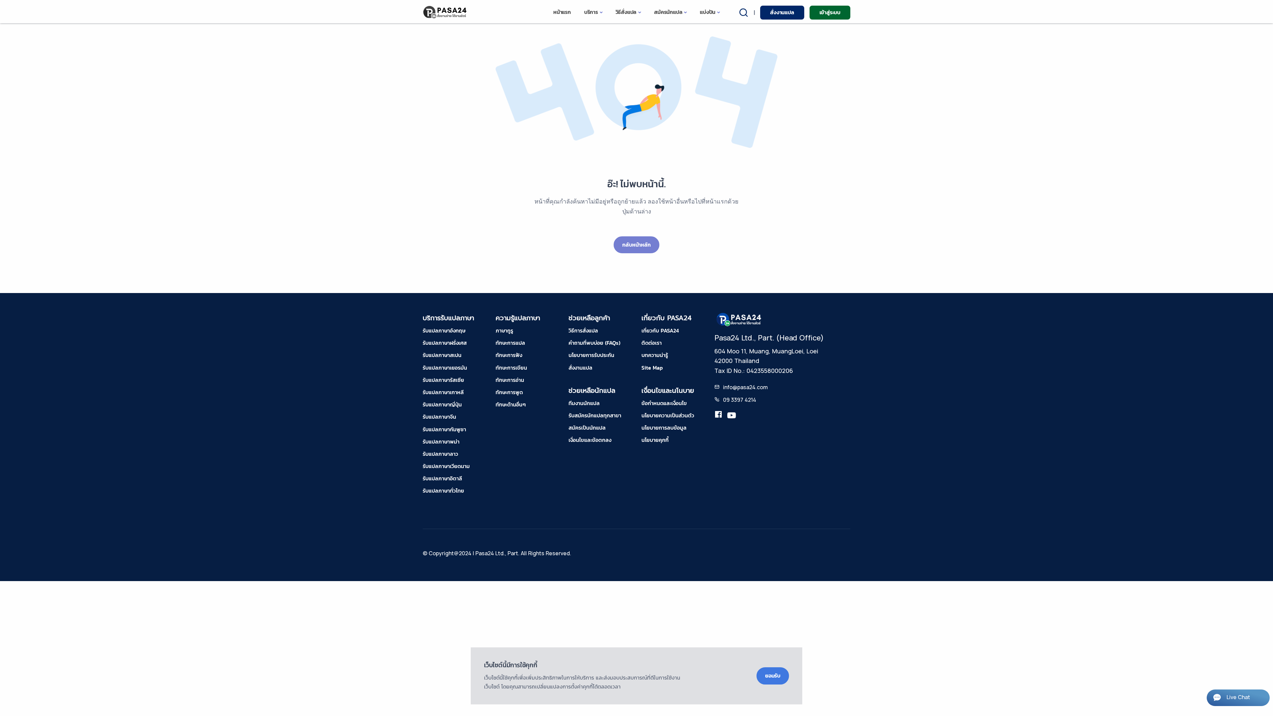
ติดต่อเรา (651, 343)
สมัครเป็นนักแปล (587, 428)
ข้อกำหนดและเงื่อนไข (664, 403)
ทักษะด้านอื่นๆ (511, 404)
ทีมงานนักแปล (584, 403)
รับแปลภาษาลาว (440, 454)
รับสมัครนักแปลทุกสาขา (595, 415)
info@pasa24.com (745, 387)
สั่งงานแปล (782, 12)
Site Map (652, 368)
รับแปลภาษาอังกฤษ (444, 330)
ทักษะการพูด (509, 392)
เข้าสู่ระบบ (829, 12)
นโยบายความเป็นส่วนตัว (667, 415)
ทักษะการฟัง (509, 355)
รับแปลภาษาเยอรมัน (445, 368)
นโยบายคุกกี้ (655, 440)
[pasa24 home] (445, 12)
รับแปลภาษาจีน (439, 417)
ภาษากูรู (504, 330)
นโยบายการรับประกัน (591, 355)
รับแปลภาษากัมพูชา (444, 429)
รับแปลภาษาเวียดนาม (446, 466)
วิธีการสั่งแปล (583, 330)
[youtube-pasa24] (731, 416)
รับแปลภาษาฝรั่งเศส (445, 343)
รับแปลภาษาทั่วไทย (443, 491)
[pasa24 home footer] (739, 319)
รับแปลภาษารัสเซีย (443, 380)
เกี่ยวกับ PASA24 (660, 330)
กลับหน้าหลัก (636, 245)
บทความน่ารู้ (654, 355)
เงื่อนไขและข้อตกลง (590, 440)
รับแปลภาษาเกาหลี (443, 392)
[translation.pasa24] (718, 416)
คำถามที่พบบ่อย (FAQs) (594, 343)
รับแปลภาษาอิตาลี (442, 478)
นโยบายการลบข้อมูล (664, 428)
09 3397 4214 (739, 399)
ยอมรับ (772, 676)
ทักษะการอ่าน (510, 380)
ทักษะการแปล (510, 343)
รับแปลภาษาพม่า (441, 442)
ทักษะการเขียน (511, 368)
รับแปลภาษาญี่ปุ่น (442, 404)
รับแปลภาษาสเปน (442, 355)
